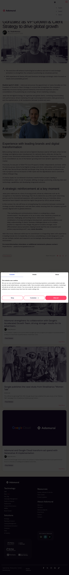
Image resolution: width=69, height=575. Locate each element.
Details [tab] (34, 274)
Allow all (55, 298)
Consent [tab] (12, 274)
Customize (33, 298)
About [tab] (57, 274)
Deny (12, 298)
